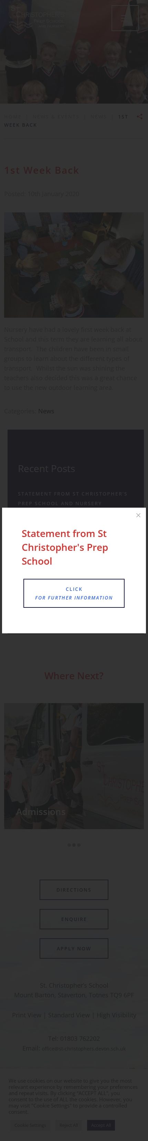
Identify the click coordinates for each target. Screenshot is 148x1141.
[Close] (138, 515)
